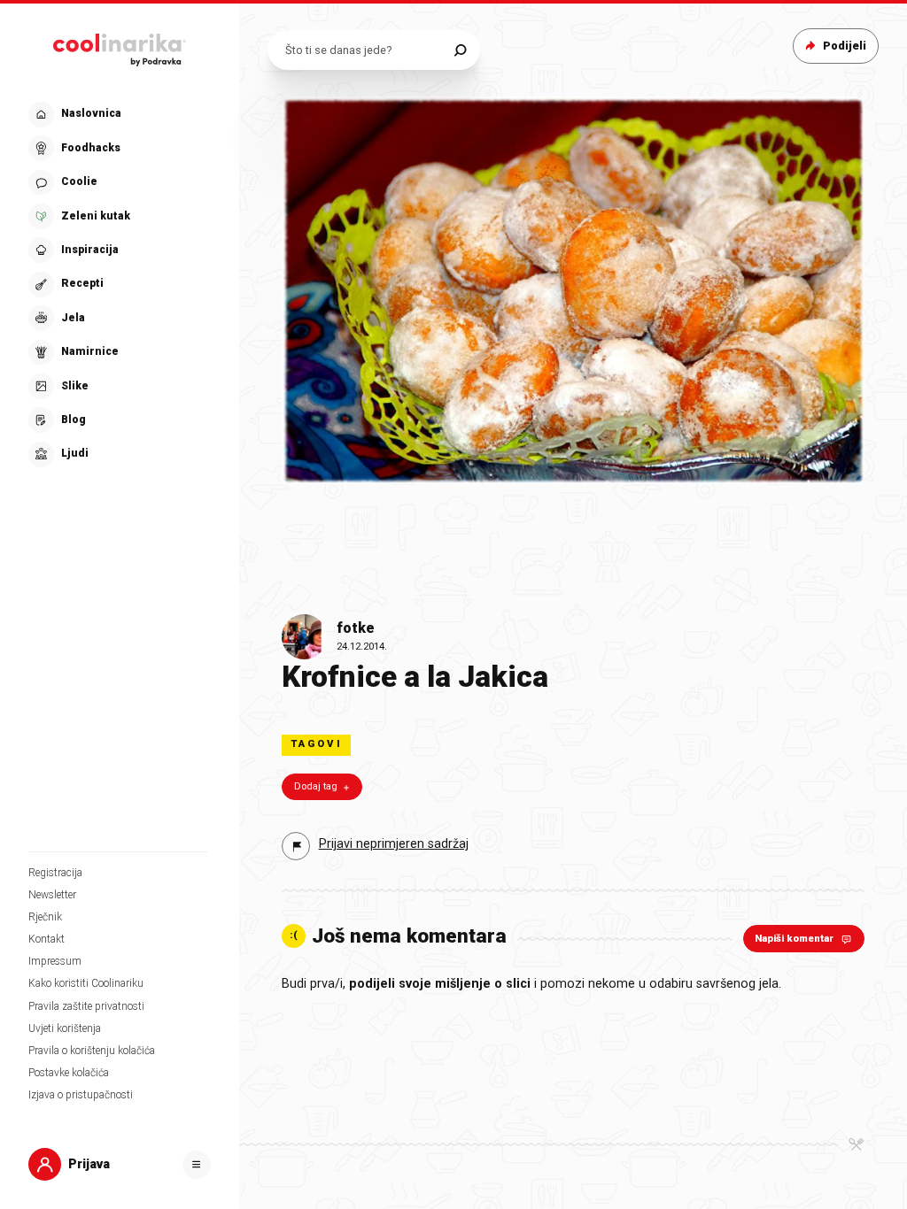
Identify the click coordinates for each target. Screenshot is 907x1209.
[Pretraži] (460, 50)
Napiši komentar (794, 938)
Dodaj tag (315, 786)
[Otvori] (196, 1165)
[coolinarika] (119, 46)
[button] (117, 284)
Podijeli (844, 45)
